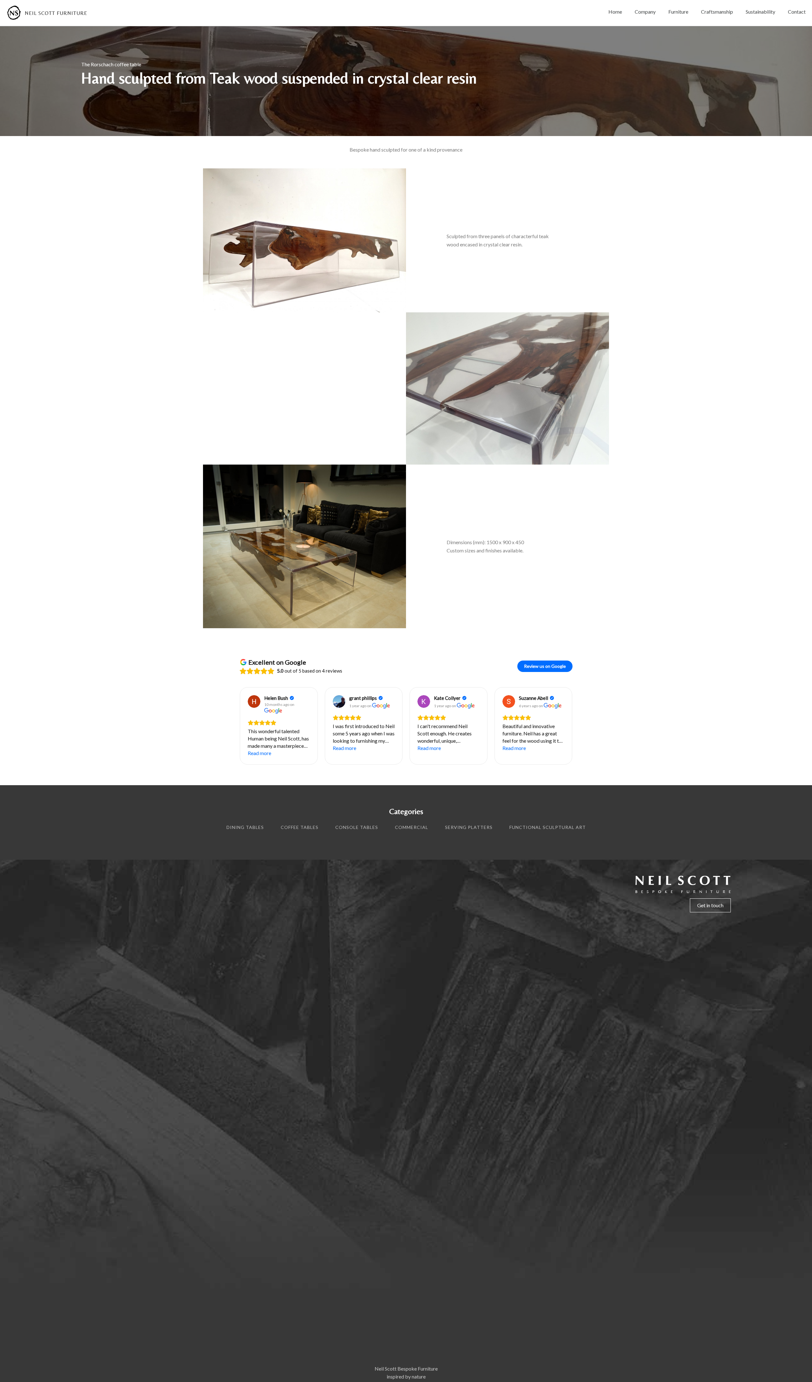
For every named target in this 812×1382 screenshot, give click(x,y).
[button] (239, 726)
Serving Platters (469, 827)
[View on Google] (254, 701)
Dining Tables (245, 827)
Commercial (411, 827)
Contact (797, 12)
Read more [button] (259, 753)
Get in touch (710, 905)
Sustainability (760, 12)
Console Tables (356, 827)
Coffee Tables (299, 827)
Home (615, 12)
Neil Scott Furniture (56, 13)
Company (645, 12)
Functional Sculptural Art (547, 827)
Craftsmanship (717, 12)
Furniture (678, 12)
